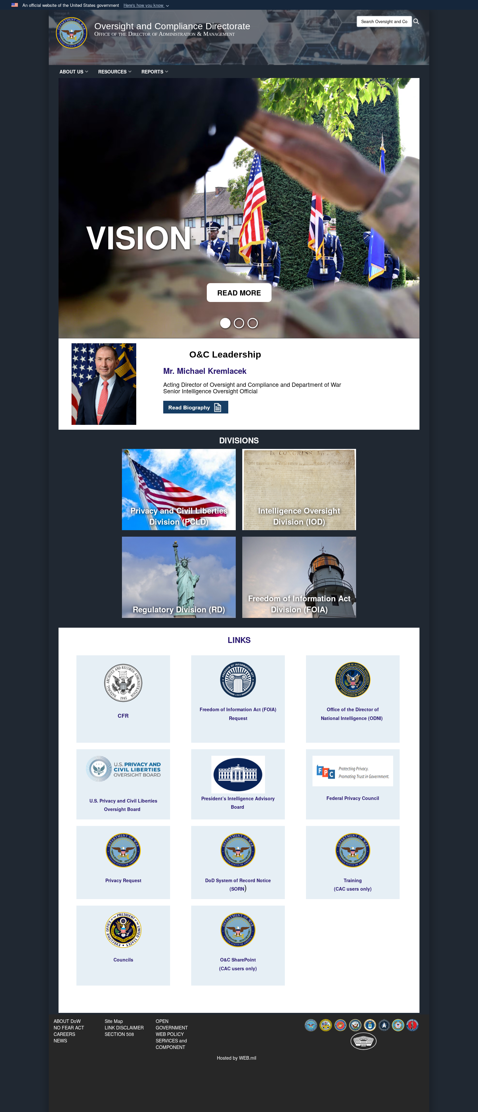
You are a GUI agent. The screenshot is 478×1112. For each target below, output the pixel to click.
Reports (152, 71)
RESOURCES (112, 71)
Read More (239, 292)
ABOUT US (71, 71)
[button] (147, 5)
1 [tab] (225, 325)
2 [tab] (239, 325)
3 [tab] (252, 325)
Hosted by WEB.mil (236, 1057)
